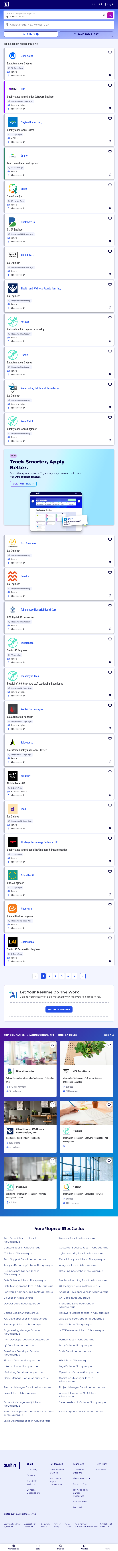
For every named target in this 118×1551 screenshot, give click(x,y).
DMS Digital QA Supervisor (20, 617)
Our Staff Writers (32, 1482)
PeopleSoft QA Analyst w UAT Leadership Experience (35, 683)
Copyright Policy (45, 1525)
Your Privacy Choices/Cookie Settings (86, 1525)
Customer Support (78, 1471)
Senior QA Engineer (17, 650)
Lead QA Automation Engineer (23, 163)
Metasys (21, 1186)
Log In (110, 4)
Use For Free (22, 483)
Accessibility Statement (30, 1525)
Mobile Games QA (16, 783)
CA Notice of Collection (106, 1525)
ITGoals (77, 1130)
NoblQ (77, 1186)
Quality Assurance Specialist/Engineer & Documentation (37, 849)
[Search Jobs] (110, 15)
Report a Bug (80, 1484)
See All (109, 1035)
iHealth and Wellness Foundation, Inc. (30, 1131)
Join (101, 4)
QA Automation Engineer (20, 63)
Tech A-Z (77, 1507)
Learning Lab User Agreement (12, 1525)
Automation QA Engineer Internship (26, 329)
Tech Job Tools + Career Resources (81, 1492)
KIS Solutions (81, 1071)
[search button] (93, 4)
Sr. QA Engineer (15, 229)
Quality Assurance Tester (20, 130)
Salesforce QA (14, 196)
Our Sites (101, 1469)
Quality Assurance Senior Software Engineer (30, 96)
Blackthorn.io (25, 1071)
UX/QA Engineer (15, 883)
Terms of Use (68, 1525)
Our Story (32, 1469)
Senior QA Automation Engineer (23, 949)
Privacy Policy (57, 1525)
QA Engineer (13, 262)
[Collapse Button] (110, 75)
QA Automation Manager (20, 716)
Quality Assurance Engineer (22, 429)
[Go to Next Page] (83, 976)
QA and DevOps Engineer (20, 916)
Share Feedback (81, 1478)
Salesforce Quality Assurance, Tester (27, 750)
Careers (31, 1475)
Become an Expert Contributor (56, 1481)
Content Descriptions (33, 1491)
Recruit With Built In (57, 1471)
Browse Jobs (80, 1501)
